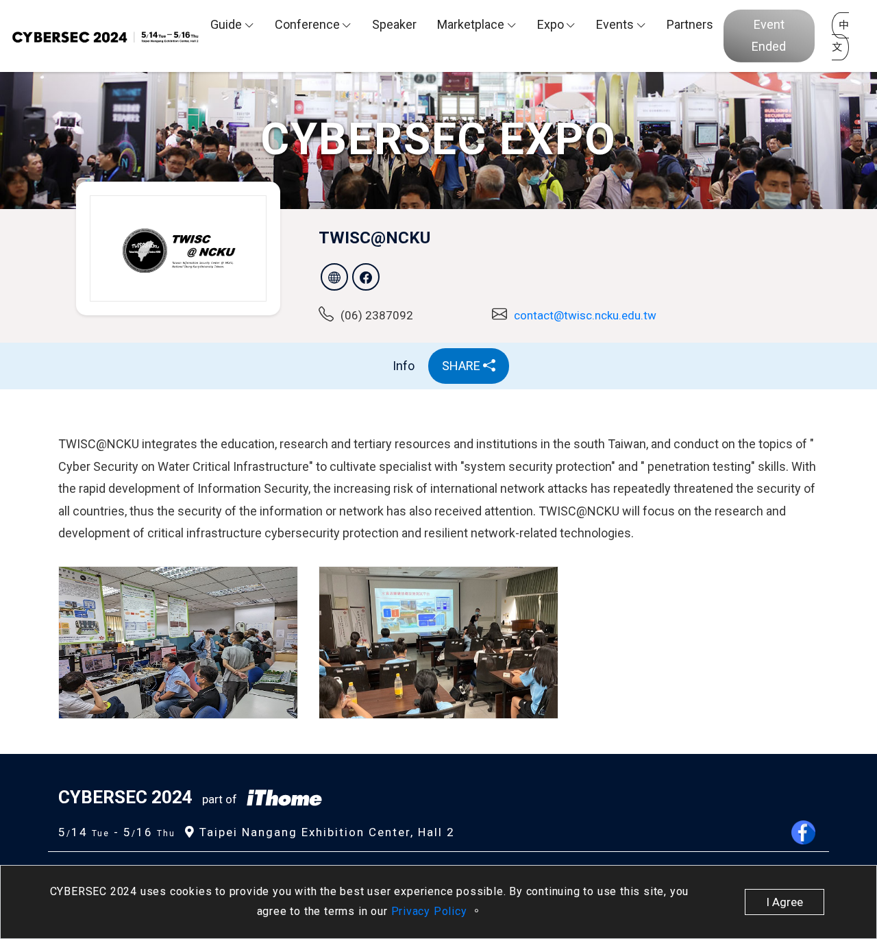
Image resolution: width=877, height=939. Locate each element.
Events (615, 24)
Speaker (394, 24)
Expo (550, 24)
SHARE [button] (462, 365)
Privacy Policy (431, 911)
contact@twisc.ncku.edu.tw (585, 315)
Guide (226, 24)
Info (404, 365)
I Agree (784, 902)
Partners (690, 24)
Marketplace (470, 24)
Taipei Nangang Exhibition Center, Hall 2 (325, 832)
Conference (307, 24)
